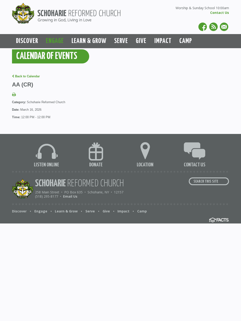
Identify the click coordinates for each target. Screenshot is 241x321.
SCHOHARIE (79, 183)
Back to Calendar (27, 76)
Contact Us (219, 12)
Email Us (70, 196)
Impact (123, 211)
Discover (19, 211)
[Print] (14, 95)
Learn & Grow (66, 211)
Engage (40, 211)
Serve (90, 211)
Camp (142, 211)
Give (106, 211)
